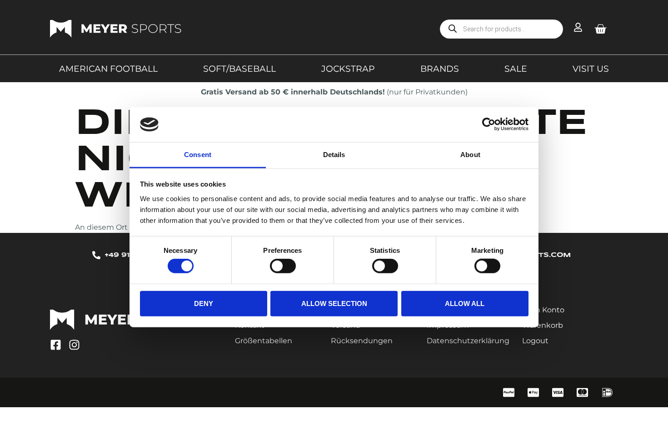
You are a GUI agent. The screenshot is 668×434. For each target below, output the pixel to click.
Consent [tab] (197, 154)
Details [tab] (334, 154)
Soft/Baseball (239, 68)
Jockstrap (348, 68)
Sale (515, 68)
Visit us (591, 68)
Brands (439, 68)
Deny (203, 303)
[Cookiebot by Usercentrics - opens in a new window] (488, 124)
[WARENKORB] (600, 29)
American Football (108, 68)
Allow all (464, 303)
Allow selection (334, 303)
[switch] (283, 266)
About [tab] (470, 154)
